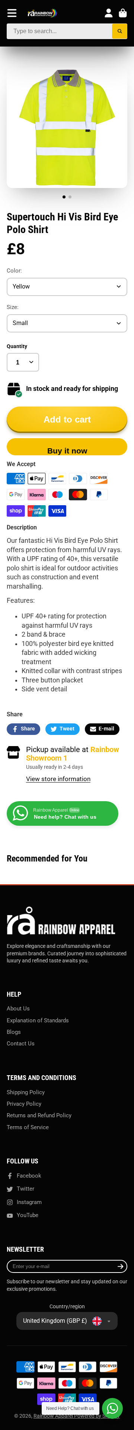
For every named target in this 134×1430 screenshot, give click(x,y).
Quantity (17, 346)
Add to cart (67, 419)
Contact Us (21, 1043)
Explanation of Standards (38, 1020)
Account (108, 13)
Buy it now (67, 450)
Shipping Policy (26, 1092)
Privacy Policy (24, 1104)
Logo (42, 13)
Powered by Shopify (97, 1416)
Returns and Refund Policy (39, 1115)
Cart (122, 13)
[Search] (119, 31)
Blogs (14, 1032)
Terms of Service (28, 1127)
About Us (18, 1008)
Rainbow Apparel (54, 1416)
